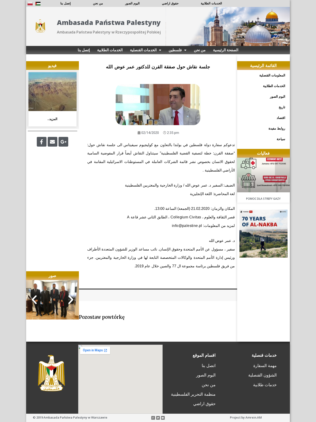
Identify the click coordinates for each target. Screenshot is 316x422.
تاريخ (282, 107)
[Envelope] (52, 142)
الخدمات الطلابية (211, 3)
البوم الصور (132, 3)
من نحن (98, 3)
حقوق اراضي (170, 3)
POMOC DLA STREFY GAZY (263, 199)
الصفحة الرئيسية (225, 50)
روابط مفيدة (277, 128)
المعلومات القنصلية (272, 75)
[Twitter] (158, 418)
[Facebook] (41, 142)
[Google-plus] (63, 142)
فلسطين (175, 50)
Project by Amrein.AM (246, 417)
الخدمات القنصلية (143, 50)
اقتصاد (281, 118)
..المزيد (52, 119)
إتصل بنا (65, 3)
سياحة (281, 139)
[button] (34, 300)
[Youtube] (163, 418)
